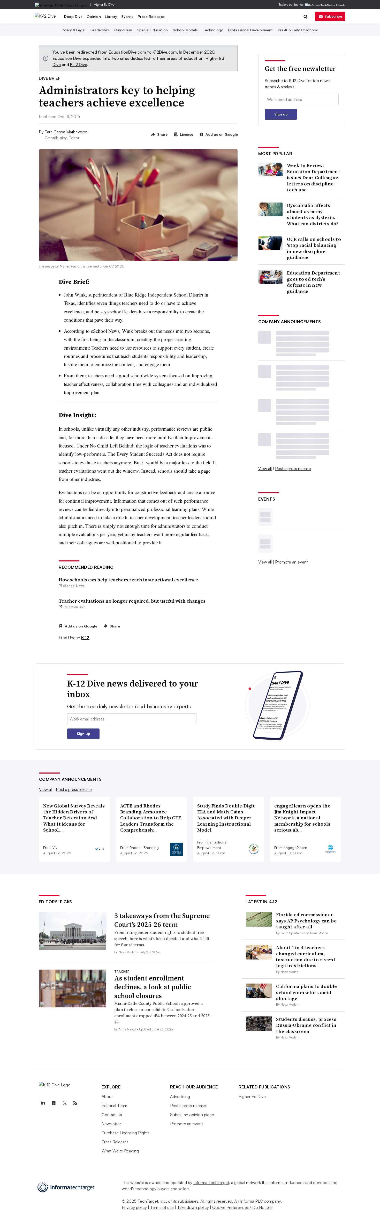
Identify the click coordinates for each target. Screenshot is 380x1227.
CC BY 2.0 (116, 266)
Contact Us (112, 1114)
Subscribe (333, 16)
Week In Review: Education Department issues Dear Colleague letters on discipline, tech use (313, 177)
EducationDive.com (127, 52)
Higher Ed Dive (104, 4)
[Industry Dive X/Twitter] (64, 1103)
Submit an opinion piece (192, 1114)
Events (127, 16)
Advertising (180, 1096)
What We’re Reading (120, 1150)
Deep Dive (73, 16)
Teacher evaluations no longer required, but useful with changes (132, 601)
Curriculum (123, 30)
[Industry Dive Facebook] (53, 1103)
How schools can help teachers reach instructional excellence (128, 579)
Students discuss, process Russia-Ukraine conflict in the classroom (306, 1025)
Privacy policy (134, 1207)
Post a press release (293, 468)
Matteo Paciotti (71, 266)
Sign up (281, 114)
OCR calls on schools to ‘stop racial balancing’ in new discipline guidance (314, 248)
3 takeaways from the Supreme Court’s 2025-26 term (162, 920)
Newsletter (111, 1123)
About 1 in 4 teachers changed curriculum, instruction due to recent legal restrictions (306, 956)
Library (111, 16)
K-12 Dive (78, 64)
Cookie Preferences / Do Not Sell (242, 1207)
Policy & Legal (73, 30)
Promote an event (291, 562)
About (107, 1096)
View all (265, 468)
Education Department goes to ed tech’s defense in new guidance (313, 282)
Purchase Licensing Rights (125, 1132)
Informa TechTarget (211, 1182)
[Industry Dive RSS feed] (75, 1103)
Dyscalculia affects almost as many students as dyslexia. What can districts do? (312, 214)
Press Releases (151, 16)
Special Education (152, 30)
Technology (213, 30)
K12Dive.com (165, 52)
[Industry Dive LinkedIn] (42, 1103)
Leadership (99, 30)
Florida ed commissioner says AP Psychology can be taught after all (306, 920)
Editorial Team (114, 1105)
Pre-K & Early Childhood (298, 30)
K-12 (85, 637)
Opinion (94, 16)
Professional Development (250, 30)
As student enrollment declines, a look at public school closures (152, 986)
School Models (185, 30)
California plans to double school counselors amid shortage (306, 992)
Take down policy (193, 1207)
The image (46, 266)
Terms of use (162, 1207)
